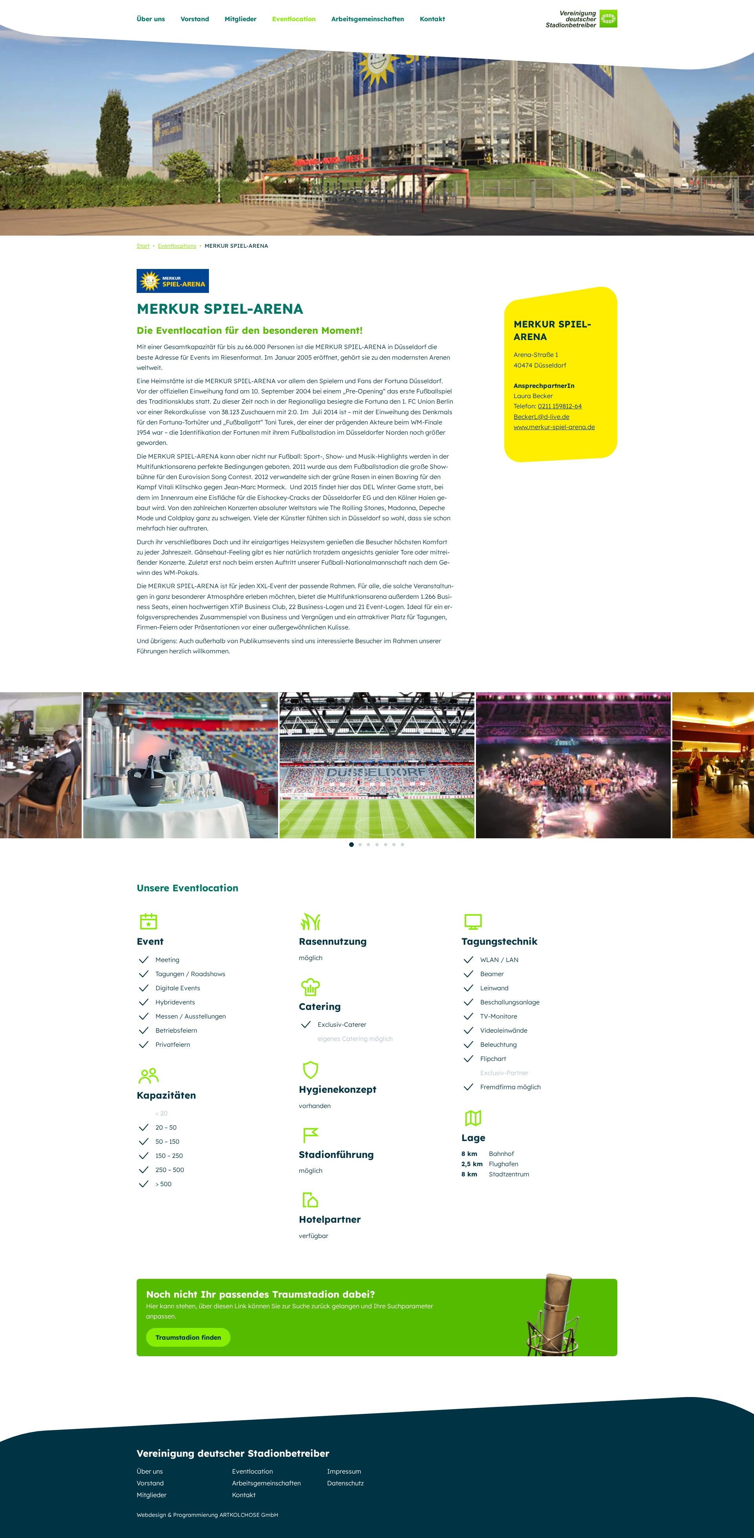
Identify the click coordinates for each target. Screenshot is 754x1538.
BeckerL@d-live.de (541, 417)
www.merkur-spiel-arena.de (554, 427)
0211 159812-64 (560, 406)
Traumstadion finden (188, 1337)
